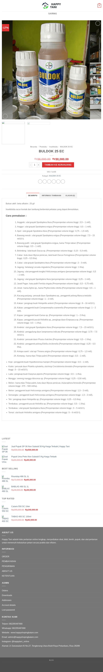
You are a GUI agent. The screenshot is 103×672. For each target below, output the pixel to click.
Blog (51, 660)
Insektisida (53, 147)
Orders (5, 590)
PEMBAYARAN (9, 561)
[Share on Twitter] (49, 181)
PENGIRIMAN (8, 566)
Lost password (8, 610)
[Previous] (7, 70)
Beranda (33, 147)
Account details (9, 605)
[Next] (96, 70)
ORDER (5, 557)
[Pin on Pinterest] (58, 181)
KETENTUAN (8, 576)
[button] (3, 6)
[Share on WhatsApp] (40, 181)
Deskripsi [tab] (32, 195)
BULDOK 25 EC (66, 147)
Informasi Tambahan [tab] (51, 195)
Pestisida (43, 147)
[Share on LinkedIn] (63, 181)
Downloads (7, 595)
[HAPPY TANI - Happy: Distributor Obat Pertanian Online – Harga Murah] (51, 6)
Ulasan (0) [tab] (70, 195)
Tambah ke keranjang (58, 165)
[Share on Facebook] (45, 181)
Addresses (6, 600)
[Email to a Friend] (54, 181)
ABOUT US (7, 571)
